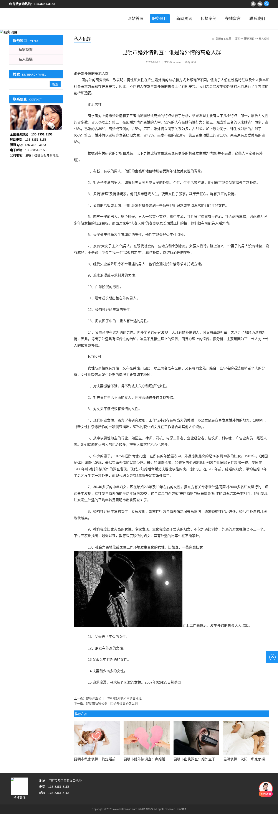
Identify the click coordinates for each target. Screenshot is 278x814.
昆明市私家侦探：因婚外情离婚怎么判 (112, 703)
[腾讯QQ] (253, 4)
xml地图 (182, 809)
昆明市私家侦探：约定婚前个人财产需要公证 (108, 759)
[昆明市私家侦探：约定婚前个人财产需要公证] (97, 738)
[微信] (260, 4)
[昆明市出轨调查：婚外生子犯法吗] (196, 738)
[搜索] (266, 4)
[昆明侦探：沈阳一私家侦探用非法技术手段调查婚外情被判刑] (246, 738)
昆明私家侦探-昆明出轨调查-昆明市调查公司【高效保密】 (30, 18)
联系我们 (257, 18)
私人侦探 (264, 38)
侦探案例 (208, 18)
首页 (237, 38)
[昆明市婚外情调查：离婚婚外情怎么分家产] (146, 738)
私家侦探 (26, 49)
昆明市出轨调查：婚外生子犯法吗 (200, 759)
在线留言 (233, 18)
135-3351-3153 (44, 4)
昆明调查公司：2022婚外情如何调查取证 (114, 698)
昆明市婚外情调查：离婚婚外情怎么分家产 (157, 759)
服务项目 (160, 18)
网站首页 (135, 18)
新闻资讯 (184, 18)
